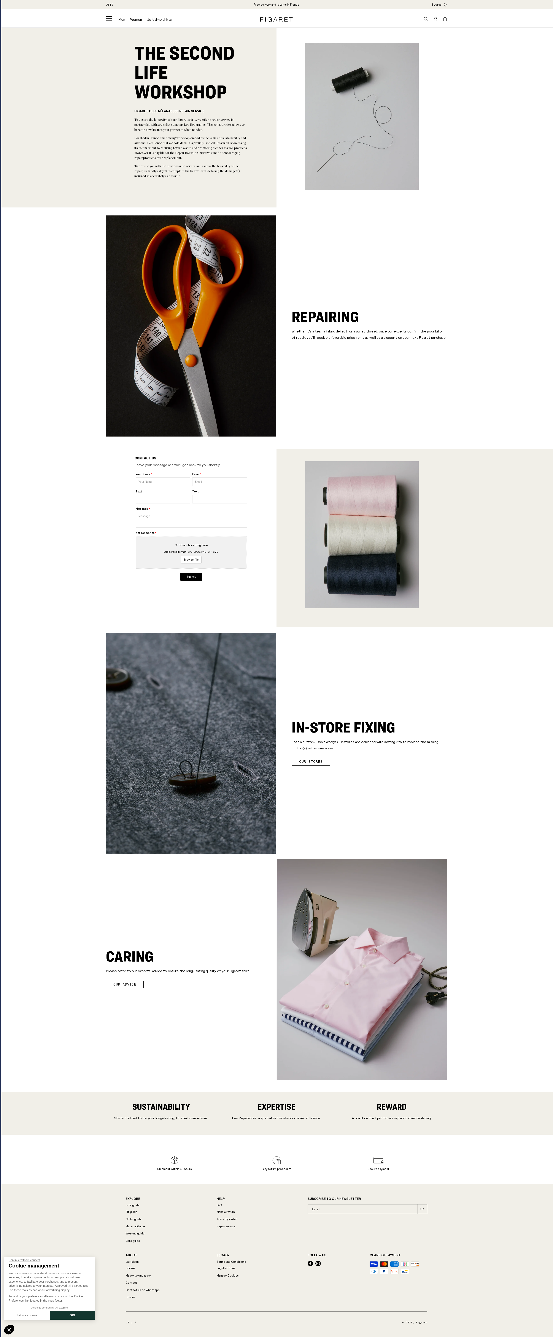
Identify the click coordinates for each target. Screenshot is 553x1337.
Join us (130, 1297)
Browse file (191, 560)
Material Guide (135, 1226)
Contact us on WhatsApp (143, 1290)
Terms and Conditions (231, 1262)
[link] (276, 4)
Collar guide (133, 1219)
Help (221, 1199)
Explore (133, 1199)
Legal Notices (226, 1268)
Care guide (133, 1241)
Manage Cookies (228, 1275)
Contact (131, 1283)
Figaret (421, 1322)
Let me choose (27, 1315)
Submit (191, 577)
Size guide (133, 1205)
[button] (109, 18)
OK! (72, 1315)
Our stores (311, 762)
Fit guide (131, 1212)
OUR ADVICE (124, 984)
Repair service (226, 1226)
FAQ (219, 1205)
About (131, 1255)
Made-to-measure (138, 1275)
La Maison (132, 1262)
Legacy (223, 1255)
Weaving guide (135, 1233)
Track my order (227, 1219)
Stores (437, 4)
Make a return (226, 1212)
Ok (422, 1209)
